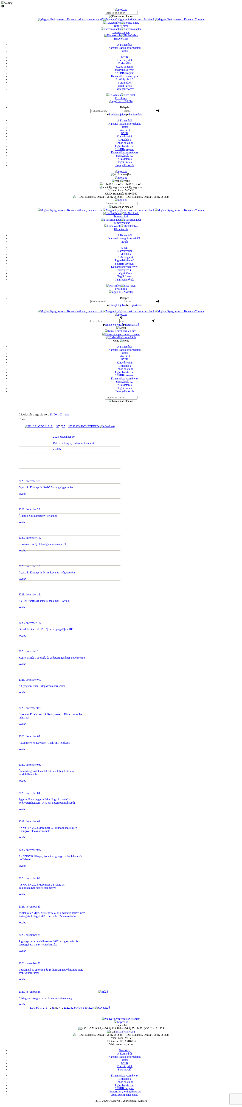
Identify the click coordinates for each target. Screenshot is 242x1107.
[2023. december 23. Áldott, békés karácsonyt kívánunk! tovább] (121, 450)
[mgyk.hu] (121, 9)
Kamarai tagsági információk (124, 123)
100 (60, 414)
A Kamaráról (124, 120)
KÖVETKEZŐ (90, 426)
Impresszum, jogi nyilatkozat (125, 1091)
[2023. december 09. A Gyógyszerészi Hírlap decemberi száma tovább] (121, 494)
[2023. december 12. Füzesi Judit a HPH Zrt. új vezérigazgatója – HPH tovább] (121, 479)
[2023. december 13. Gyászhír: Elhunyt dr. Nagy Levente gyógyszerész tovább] (121, 464)
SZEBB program (124, 1088)
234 (79, 426)
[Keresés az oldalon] (121, 16)
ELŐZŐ (39, 426)
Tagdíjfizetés (124, 161)
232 (70, 426)
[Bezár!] (121, 6)
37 (63, 426)
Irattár (124, 126)
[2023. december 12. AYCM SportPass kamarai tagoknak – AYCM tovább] (121, 472)
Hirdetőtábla (124, 139)
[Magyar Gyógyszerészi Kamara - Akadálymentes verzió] (70, 19)
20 (51, 414)
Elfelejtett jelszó (117, 114)
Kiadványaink (125, 136)
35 (57, 426)
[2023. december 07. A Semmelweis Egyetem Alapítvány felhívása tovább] (121, 509)
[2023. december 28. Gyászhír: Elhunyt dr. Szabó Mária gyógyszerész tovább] (121, 442)
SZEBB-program (124, 149)
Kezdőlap (124, 1050)
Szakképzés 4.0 (124, 155)
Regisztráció (135, 114)
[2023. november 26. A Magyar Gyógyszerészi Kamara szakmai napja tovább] (121, 576)
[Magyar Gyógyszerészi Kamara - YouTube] (179, 19)
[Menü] (121, 180)
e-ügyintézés (125, 158)
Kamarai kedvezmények (124, 152)
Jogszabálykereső (124, 146)
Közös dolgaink (124, 142)
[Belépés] (157, 110)
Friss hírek (124, 130)
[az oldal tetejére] (121, 174)
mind (66, 414)
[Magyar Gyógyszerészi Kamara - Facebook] (129, 19)
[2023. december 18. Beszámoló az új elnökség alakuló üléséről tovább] (121, 457)
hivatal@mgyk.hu (125, 1031)
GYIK (124, 133)
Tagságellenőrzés (124, 165)
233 (75, 426)
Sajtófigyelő (124, 1069)
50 (55, 414)
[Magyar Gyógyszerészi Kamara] (121, 1018)
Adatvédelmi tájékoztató (124, 1094)
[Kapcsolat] (121, 1021)
